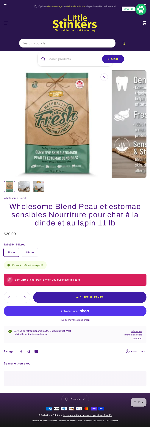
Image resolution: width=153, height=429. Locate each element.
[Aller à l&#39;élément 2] (24, 186)
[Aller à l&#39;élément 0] (9, 186)
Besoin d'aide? (138, 351)
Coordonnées (112, 421)
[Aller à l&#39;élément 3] (38, 186)
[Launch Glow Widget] (140, 9)
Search (113, 59)
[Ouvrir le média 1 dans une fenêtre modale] (104, 77)
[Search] (124, 43)
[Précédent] (5, 4)
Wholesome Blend (15, 198)
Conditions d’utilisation (94, 421)
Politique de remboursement (44, 421)
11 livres (30, 252)
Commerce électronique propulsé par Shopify (87, 415)
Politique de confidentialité (70, 421)
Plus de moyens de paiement (75, 319)
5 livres (11, 252)
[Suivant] (145, 4)
